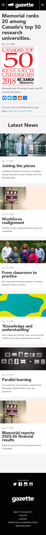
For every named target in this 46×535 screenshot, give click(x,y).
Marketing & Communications (23, 522)
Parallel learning (16, 379)
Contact (23, 519)
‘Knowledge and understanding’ (17, 327)
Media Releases (23, 526)
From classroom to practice (19, 274)
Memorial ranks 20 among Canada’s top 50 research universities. (21, 27)
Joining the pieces (18, 166)
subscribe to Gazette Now (20, 110)
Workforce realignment (13, 220)
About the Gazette (23, 512)
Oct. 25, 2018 (8, 43)
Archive (23, 515)
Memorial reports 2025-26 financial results (18, 436)
